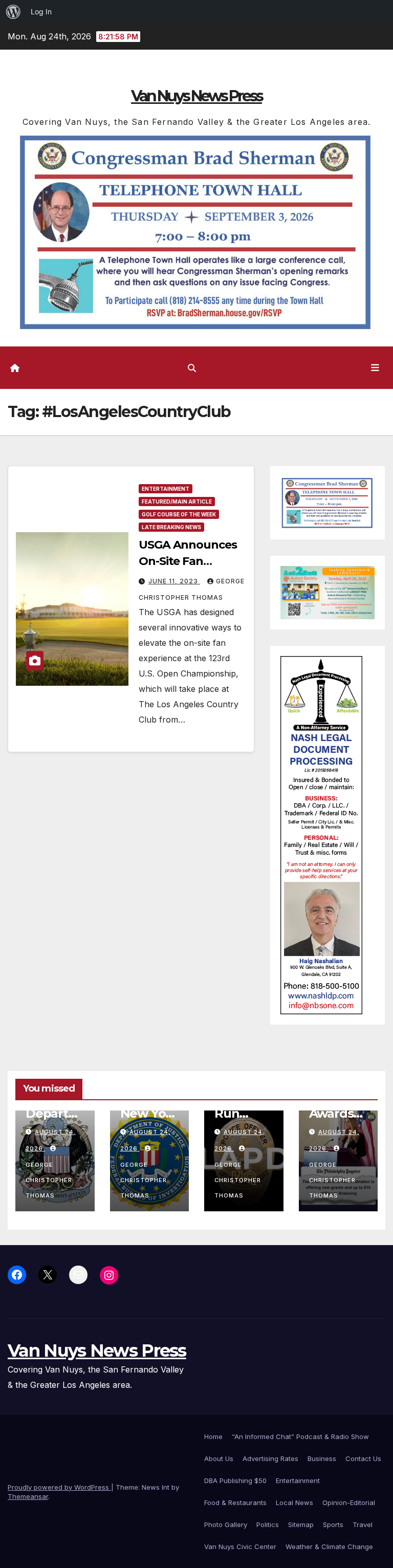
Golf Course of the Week (179, 514)
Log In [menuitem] (41, 11)
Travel (363, 1524)
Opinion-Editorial (348, 1502)
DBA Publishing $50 (235, 1480)
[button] (192, 368)
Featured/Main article (177, 501)
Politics (267, 1524)
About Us (218, 1458)
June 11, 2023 (174, 581)
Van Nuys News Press (196, 95)
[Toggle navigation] (375, 367)
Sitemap (301, 1524)
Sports (333, 1524)
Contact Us (363, 1458)
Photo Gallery (225, 1524)
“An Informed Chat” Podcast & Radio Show (300, 1436)
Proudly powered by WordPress (59, 1487)
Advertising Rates (270, 1458)
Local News (294, 1502)
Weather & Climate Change (329, 1546)
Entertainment (165, 489)
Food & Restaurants (235, 1502)
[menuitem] (13, 12)
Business (322, 1458)
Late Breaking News (171, 527)
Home (213, 1436)
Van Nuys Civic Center (240, 1546)
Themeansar (28, 1496)
